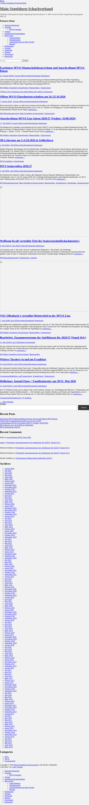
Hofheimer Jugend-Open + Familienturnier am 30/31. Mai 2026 (38, 381)
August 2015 (9, 714)
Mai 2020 (8, 602)
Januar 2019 (9, 635)
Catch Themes (17, 767)
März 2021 (9, 585)
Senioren (33, 258)
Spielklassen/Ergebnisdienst (15, 34)
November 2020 (11, 591)
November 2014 (11, 730)
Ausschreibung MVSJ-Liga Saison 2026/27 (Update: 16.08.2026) (38, 118)
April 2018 (9, 653)
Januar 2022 (9, 568)
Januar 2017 (9, 683)
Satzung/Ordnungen (12, 25)
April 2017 (9, 676)
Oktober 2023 (10, 535)
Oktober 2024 (10, 512)
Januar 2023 (9, 552)
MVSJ (2, 88)
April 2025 (9, 500)
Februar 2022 (9, 566)
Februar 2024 (9, 529)
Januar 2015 (9, 728)
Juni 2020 (8, 599)
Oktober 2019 (10, 616)
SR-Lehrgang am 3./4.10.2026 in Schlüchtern (26, 140)
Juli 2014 (8, 739)
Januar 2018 (9, 660)
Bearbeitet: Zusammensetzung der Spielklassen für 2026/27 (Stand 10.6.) (43, 337)
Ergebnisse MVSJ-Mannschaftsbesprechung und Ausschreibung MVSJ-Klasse (29, 419)
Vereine (7, 32)
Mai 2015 (8, 720)
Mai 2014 (8, 743)
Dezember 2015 (10, 705)
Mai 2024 (8, 523)
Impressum (9, 56)
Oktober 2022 (10, 556)
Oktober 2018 (10, 641)
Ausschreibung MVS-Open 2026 (19, 437)
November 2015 (11, 708)
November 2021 (11, 570)
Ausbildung (8, 161)
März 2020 (9, 606)
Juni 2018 (8, 649)
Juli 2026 (8, 471)
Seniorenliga (71, 183)
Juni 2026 (8, 473)
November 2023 (11, 533)
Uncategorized (5, 376)
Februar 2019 (9, 633)
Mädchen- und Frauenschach (21, 376)
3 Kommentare (29, 342)
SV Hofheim (26, 398)
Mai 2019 (8, 626)
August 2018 (9, 645)
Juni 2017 (8, 672)
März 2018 (9, 656)
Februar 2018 (9, 658)
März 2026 (9, 479)
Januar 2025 (9, 506)
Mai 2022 (8, 562)
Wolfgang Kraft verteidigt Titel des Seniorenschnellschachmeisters (39, 240)
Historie (12, 44)
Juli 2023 (8, 539)
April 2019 (9, 629)
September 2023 (11, 537)
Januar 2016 (9, 703)
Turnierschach (45, 88)
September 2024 (11, 514)
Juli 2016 (8, 693)
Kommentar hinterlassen (41, 76)
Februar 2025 (9, 504)
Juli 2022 (8, 560)
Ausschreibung (14, 38)
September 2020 (11, 595)
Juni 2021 (8, 579)
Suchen (3, 404)
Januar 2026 (9, 483)
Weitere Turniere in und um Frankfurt (23, 359)
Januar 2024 (9, 531)
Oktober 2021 (10, 572)
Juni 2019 (8, 624)
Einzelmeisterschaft (12, 114)
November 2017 (11, 662)
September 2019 (11, 618)
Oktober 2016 (10, 689)
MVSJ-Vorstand (15, 29)
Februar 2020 (9, 608)
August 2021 (9, 577)
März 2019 (9, 631)
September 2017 (11, 666)
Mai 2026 (8, 475)
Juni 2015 (8, 718)
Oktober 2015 (10, 710)
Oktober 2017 (10, 664)
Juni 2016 (8, 695)
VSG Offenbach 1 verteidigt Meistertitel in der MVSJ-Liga (35, 315)
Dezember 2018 (10, 637)
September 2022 (11, 558)
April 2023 (9, 545)
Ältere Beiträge (6, 402)
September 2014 (11, 735)
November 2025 (11, 487)
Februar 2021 (9, 587)
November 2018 (11, 639)
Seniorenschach (83, 183)
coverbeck (28, 76)
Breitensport (9, 46)
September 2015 (11, 712)
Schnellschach (61, 183)
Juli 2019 (8, 622)
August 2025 (9, 493)
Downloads (9, 54)
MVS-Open (9, 36)
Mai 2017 (8, 674)
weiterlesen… (33, 110)
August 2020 (9, 597)
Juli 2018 (8, 647)
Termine (8, 48)
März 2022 (9, 564)
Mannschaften (34, 88)
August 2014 (9, 737)
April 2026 (9, 477)
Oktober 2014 (10, 732)
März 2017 (9, 678)
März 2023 (9, 548)
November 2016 (11, 687)
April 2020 (9, 604)
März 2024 (9, 527)
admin (22, 342)
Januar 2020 (9, 610)
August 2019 (9, 620)
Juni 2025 (8, 496)
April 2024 (9, 525)
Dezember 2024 (10, 508)
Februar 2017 (9, 680)
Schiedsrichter (19, 161)
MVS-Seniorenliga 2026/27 (16, 166)
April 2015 (9, 722)
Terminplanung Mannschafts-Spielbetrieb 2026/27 (34, 458)
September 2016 (11, 691)
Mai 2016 (8, 697)
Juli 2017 (8, 670)
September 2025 (11, 491)
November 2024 (11, 510)
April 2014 (9, 745)
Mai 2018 (8, 651)
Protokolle (8, 50)
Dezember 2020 (10, 589)
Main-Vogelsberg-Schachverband (26, 9)
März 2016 (9, 699)
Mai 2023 (8, 543)
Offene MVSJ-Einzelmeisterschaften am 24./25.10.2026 (32, 96)
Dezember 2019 (10, 612)
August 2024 (9, 516)
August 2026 (9, 469)
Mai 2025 (8, 498)
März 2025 (9, 502)
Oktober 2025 (10, 489)
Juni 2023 (8, 541)
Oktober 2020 (10, 593)
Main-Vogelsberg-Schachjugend (16, 88)
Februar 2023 (9, 550)
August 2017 (9, 668)
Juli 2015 (8, 716)
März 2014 (9, 747)
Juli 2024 (8, 518)
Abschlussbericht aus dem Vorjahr (21, 42)
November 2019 (11, 614)
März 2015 (9, 724)
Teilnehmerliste (14, 40)
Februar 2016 (9, 701)
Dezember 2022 (10, 554)
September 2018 (11, 643)
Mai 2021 (8, 581)
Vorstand (8, 27)
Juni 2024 (8, 521)
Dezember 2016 (10, 685)
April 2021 (9, 583)
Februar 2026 (9, 481)
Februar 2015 (9, 726)
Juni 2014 (8, 741)
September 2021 (11, 575)
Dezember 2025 (10, 485)
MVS (2, 161)
